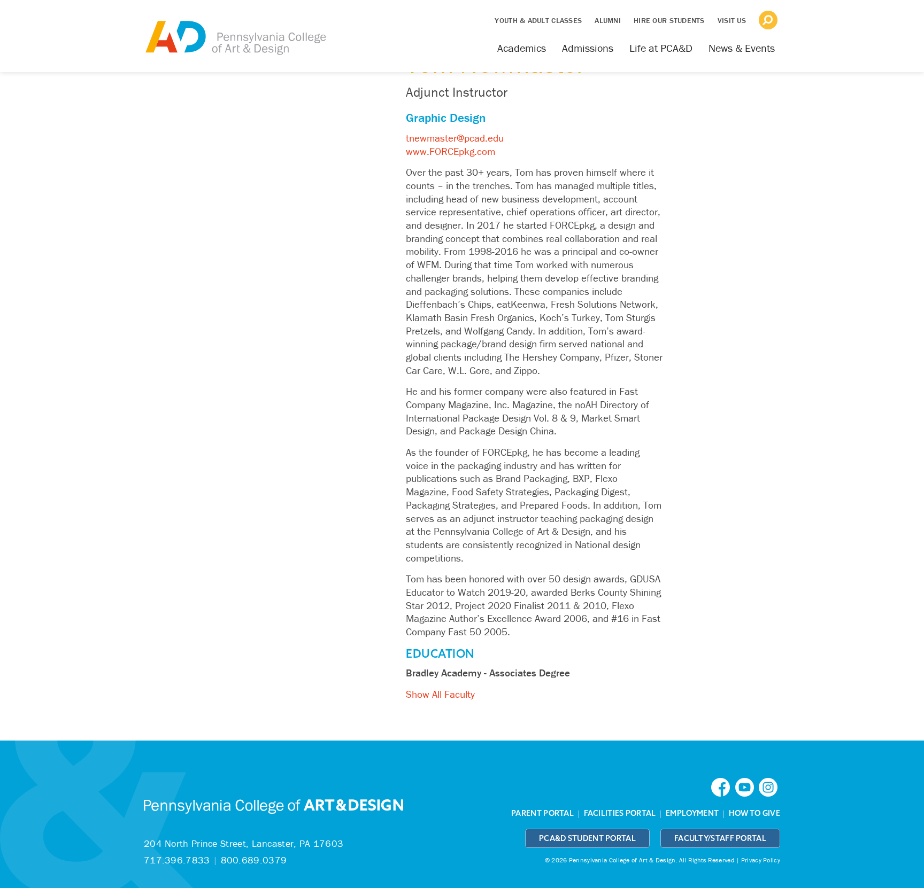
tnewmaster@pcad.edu (455, 137)
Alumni (608, 20)
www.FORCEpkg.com (450, 151)
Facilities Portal (620, 813)
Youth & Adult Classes (538, 20)
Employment (692, 813)
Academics (521, 47)
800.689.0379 (254, 860)
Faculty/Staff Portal (720, 838)
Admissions (587, 47)
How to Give (754, 813)
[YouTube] (747, 787)
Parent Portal (542, 813)
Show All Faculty (440, 694)
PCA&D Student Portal (587, 838)
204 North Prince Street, (243, 843)
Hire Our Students (669, 20)
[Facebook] (723, 787)
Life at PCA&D (660, 47)
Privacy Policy (760, 860)
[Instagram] (769, 787)
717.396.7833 (177, 860)
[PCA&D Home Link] (235, 30)
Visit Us (732, 20)
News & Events (742, 47)
